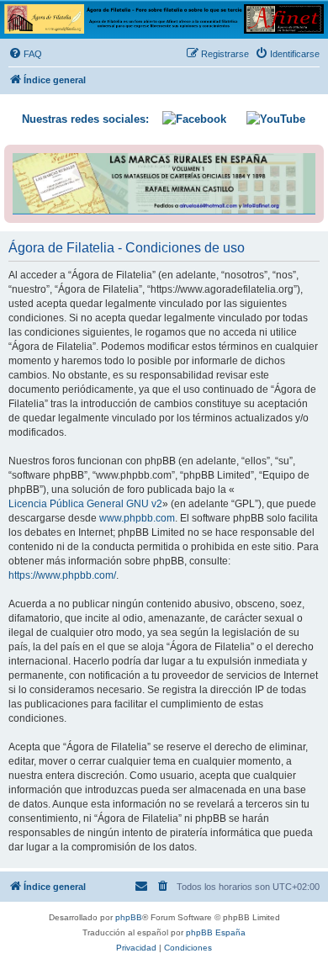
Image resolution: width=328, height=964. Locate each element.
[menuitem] (25, 54)
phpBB (128, 917)
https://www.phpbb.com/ (62, 575)
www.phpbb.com (137, 518)
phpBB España (216, 932)
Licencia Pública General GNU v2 (85, 504)
